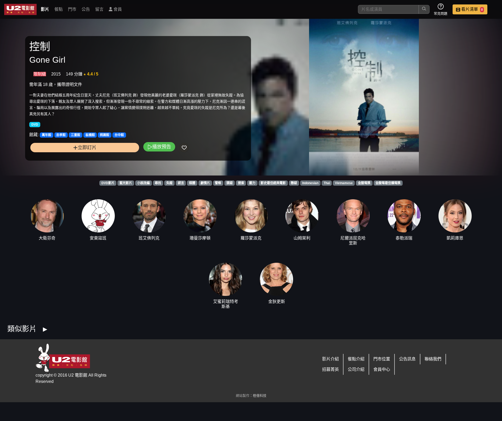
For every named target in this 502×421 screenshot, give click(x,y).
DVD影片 (108, 183)
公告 (86, 9)
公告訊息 (407, 359)
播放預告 (161, 146)
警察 (218, 183)
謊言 (181, 183)
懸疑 (294, 183)
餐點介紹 (356, 359)
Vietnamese (344, 183)
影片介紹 (330, 359)
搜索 (241, 183)
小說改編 (143, 183)
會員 (117, 9)
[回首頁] (20, 9)
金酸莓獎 (364, 183)
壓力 (252, 183)
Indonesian (310, 183)
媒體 (192, 183)
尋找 (158, 183)
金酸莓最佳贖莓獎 (388, 183)
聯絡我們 (433, 359)
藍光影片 (125, 183)
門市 (72, 9)
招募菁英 (330, 369)
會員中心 (381, 369)
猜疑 (229, 183)
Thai (327, 183)
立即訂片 (87, 147)
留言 (99, 9)
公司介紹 (356, 369)
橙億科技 (259, 395)
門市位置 (381, 359)
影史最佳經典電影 (273, 183)
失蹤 (169, 183)
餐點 (58, 9)
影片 (45, 9)
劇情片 (205, 183)
